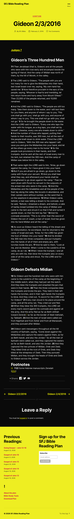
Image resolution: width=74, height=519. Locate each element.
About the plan (10, 493)
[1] (12, 368)
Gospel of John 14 (11, 469)
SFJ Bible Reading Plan (16, 4)
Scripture (37, 16)
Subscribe (44, 453)
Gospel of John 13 (11, 476)
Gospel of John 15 (11, 462)
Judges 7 (16, 50)
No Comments (54, 31)
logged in (23, 418)
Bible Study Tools (11, 496)
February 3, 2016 (37, 31)
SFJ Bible (22, 31)
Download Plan (10, 499)
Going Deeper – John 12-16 (15, 448)
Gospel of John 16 (11, 455)
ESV (14, 371)
